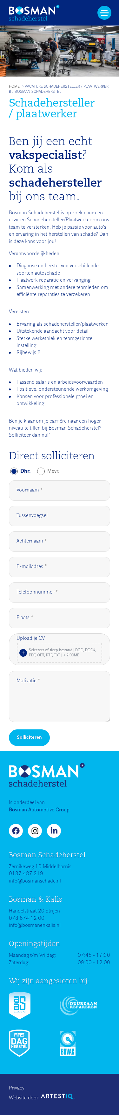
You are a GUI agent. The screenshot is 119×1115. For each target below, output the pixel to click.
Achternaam (30, 541)
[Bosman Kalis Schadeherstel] (34, 13)
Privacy (16, 1088)
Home (14, 87)
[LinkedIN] (54, 831)
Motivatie (26, 680)
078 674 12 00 (26, 918)
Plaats (23, 617)
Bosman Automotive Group (39, 810)
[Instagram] (35, 831)
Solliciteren (29, 737)
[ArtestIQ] (58, 1096)
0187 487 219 (26, 873)
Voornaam (28, 490)
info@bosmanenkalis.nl (35, 925)
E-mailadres (30, 566)
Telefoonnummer (35, 592)
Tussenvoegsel (32, 515)
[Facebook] (16, 831)
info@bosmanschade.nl (35, 881)
